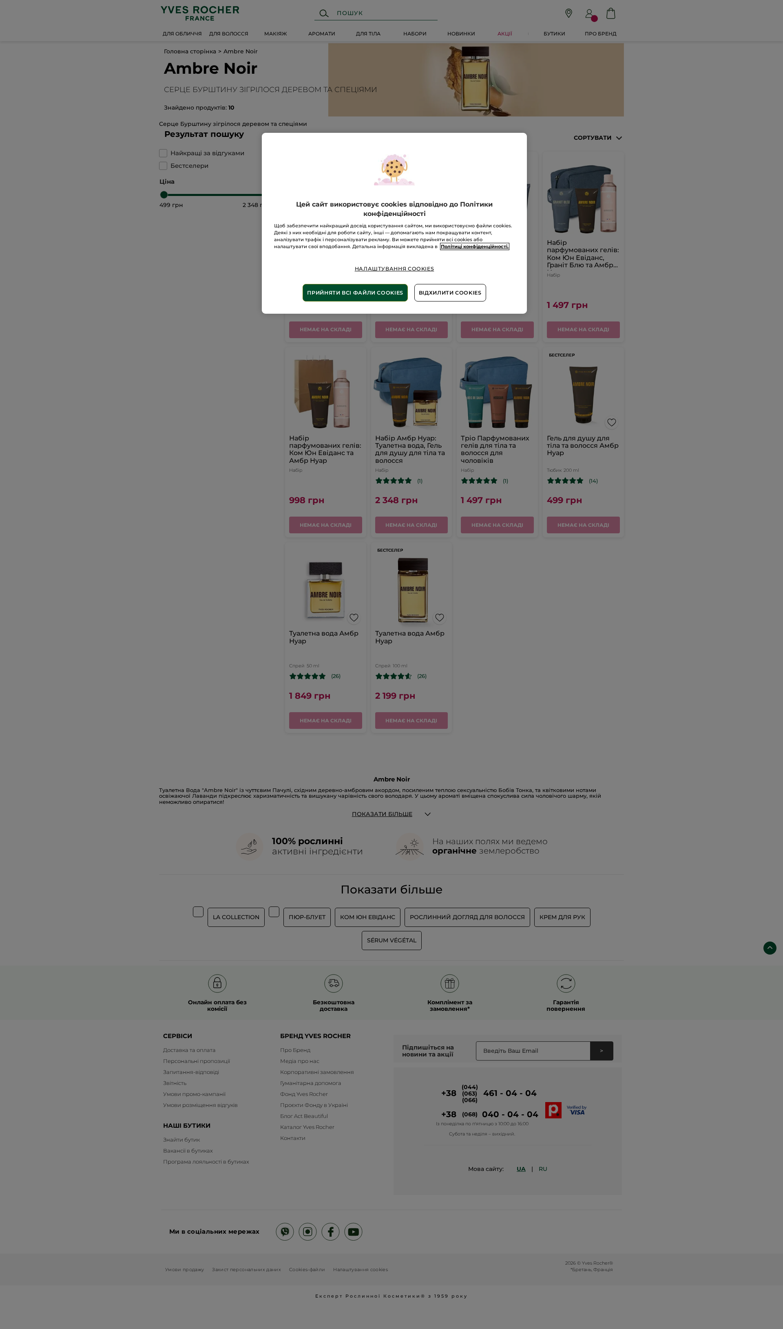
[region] (394, 223)
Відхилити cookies (450, 293)
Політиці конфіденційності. (475, 246)
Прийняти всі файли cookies (355, 293)
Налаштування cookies (394, 269)
